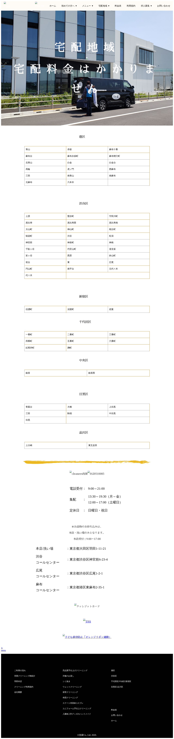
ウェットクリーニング (72, 687)
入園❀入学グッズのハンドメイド (77, 714)
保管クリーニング (70, 692)
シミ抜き (66, 681)
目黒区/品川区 (117, 687)
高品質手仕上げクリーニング (75, 670)
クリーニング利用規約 (23, 687)
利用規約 (131, 6)
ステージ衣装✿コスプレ (73, 703)
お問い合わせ (163, 6)
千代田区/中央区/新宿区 (121, 681)
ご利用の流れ (20, 670)
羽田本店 (18, 681)
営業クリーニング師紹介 (24, 676)
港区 (113, 670)
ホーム (52, 6)
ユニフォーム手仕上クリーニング (77, 708)
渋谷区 (114, 676)
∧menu (3, 649)
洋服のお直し (68, 676)
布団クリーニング (70, 697)
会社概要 (18, 692)
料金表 (118, 6)
